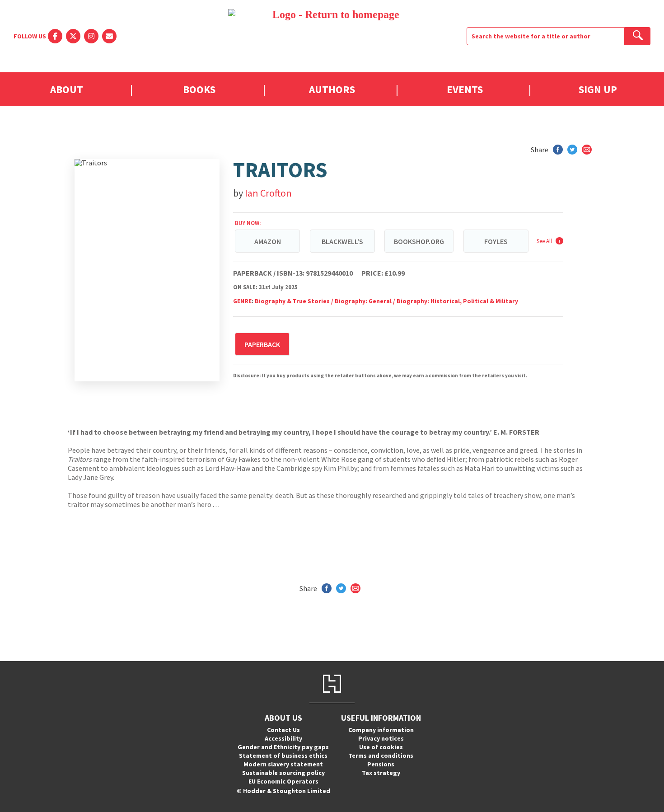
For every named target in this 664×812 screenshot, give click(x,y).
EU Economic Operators (283, 781)
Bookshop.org (419, 241)
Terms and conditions (380, 755)
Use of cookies (381, 747)
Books (199, 89)
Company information (381, 730)
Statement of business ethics (283, 755)
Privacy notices (381, 738)
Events (465, 89)
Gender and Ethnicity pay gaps (283, 747)
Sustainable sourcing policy (283, 773)
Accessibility (283, 738)
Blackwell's (342, 241)
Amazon (267, 241)
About (66, 89)
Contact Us (283, 730)
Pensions (380, 764)
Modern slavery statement (283, 764)
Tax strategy (381, 773)
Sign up (598, 89)
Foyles (496, 241)
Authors (332, 89)
